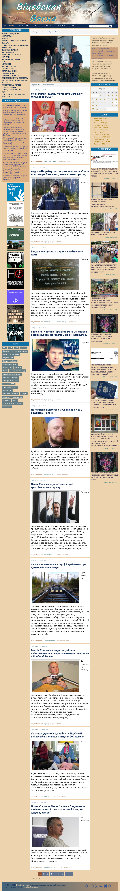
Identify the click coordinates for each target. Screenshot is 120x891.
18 (112, 102)
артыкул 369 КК (8, 384)
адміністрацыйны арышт (12, 374)
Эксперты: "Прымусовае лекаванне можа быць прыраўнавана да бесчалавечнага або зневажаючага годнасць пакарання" (15, 113)
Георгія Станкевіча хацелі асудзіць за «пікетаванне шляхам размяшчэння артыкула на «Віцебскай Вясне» (60, 653)
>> (70, 874)
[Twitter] (96, 886)
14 (97, 102)
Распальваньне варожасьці (55, 322)
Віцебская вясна (22, 885)
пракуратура (17, 397)
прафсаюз (6, 400)
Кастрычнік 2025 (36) (102, 142)
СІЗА (11, 371)
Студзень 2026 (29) (101, 135)
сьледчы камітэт (8, 403)
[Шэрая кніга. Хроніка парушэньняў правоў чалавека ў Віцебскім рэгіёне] (15, 214)
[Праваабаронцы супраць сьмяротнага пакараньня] (15, 279)
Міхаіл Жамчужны (9, 364)
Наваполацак (7, 367)
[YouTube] (106, 886)
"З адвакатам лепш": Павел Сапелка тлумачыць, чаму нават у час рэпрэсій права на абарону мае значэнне (15, 121)
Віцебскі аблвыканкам (19, 351)
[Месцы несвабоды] (15, 239)
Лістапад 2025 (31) (101, 139)
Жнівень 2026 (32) (101, 118)
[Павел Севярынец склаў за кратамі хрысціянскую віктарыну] (55, 507)
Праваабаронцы (50, 867)
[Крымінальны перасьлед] (15, 332)
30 (104, 109)
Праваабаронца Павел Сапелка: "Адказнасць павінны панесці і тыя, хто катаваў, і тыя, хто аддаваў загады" (58, 809)
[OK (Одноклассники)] (110, 886)
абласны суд (20, 371)
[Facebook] (92, 886)
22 (100, 106)
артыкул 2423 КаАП (10, 387)
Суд (45, 242)
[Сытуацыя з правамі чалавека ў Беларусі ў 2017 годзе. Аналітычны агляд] (15, 297)
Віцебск (6, 351)
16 (104, 102)
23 (104, 106)
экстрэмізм (7, 407)
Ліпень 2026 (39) (100, 121)
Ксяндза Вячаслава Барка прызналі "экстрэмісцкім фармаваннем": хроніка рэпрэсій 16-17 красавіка (15, 164)
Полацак (18, 367)
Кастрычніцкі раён (9, 361)
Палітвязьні (49, 474)
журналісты (7, 390)
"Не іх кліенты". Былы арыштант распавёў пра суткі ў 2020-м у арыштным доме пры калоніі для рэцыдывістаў (14, 141)
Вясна (42, 18)
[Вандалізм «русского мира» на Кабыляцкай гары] (55, 274)
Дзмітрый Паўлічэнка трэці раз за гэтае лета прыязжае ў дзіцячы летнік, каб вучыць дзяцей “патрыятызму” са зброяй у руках (104, 267)
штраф (19, 403)
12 (116, 99)
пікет (14, 400)
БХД (16, 348)
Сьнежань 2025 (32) (102, 137)
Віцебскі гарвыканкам (11, 354)
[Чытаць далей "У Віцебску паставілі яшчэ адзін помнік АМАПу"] (104, 222)
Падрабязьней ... (65, 161)
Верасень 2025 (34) (101, 144)
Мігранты (48, 797)
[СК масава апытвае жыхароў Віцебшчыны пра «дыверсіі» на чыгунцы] (55, 587)
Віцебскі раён (8, 358)
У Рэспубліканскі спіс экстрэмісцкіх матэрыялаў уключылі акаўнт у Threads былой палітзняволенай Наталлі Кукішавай (103, 369)
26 (116, 106)
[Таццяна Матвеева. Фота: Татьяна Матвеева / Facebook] (55, 117)
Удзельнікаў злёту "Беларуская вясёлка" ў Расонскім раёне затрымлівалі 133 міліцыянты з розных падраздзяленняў (104, 302)
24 (108, 106)
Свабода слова (50, 161)
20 (93, 106)
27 (93, 109)
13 (93, 102)
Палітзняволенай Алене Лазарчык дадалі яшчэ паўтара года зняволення (15, 177)
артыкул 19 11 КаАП (10, 377)
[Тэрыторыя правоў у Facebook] (15, 192)
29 (100, 109)
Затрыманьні (49, 640)
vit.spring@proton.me (31, 887)
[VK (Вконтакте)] (101, 886)
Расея (5, 371)
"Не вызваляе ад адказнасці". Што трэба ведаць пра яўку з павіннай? (15, 106)
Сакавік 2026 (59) (100, 130)
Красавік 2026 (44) (101, 128)
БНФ (10, 348)
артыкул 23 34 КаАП (10, 381)
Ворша (23, 348)
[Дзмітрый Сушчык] (55, 432)
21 (97, 106)
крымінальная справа (10, 394)
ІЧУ (4, 348)
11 (112, 99)
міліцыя (23, 394)
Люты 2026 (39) (100, 132)
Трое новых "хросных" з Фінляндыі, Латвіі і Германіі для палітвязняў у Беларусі (14, 171)
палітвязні (6, 397)
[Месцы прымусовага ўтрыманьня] (15, 314)
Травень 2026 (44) (101, 125)
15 (100, 102)
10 (108, 99)
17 (108, 102)
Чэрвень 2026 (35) (101, 123)
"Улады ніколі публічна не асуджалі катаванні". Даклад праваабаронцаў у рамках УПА (15, 148)
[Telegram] (87, 886)
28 (97, 109)
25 (112, 106)
